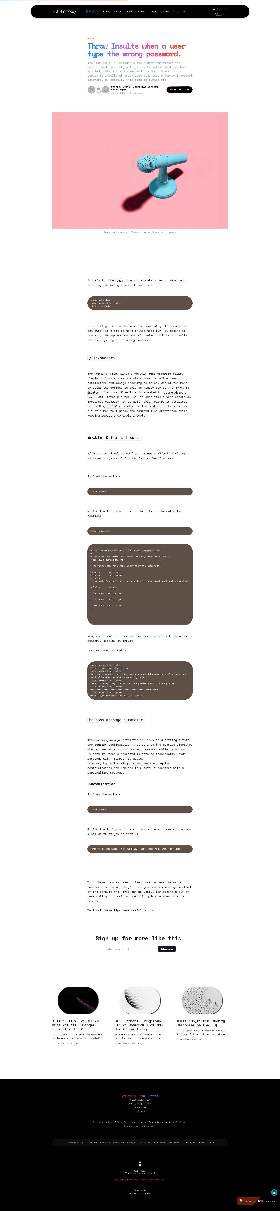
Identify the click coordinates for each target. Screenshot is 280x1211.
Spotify (219, 16)
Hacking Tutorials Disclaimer (118, 1142)
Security (141, 11)
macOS (154, 11)
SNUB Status (140, 1170)
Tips (175, 11)
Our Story (191, 1142)
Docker (128, 11)
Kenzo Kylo (118, 89)
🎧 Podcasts (92, 11)
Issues (165, 11)
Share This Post (179, 89)
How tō (117, 11)
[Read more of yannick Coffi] (92, 90)
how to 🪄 (93, 38)
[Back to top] (140, 1164)
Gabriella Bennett (145, 86)
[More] (184, 11)
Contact (93, 1142)
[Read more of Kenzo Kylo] (106, 90)
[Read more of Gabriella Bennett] (98, 90)
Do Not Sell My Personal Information (160, 1142)
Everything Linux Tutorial (140, 1096)
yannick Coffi (120, 86)
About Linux (207, 1142)
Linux (106, 11)
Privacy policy (76, 1142)
